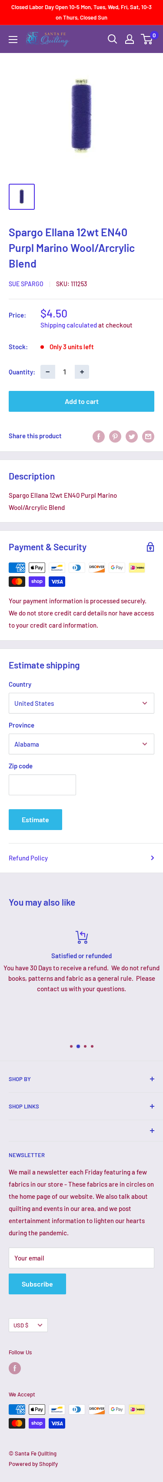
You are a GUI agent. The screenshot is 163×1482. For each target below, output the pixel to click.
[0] (147, 39)
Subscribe (37, 1284)
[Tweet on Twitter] (132, 435)
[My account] (129, 39)
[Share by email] (148, 435)
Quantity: (22, 372)
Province (21, 725)
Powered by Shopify (33, 1463)
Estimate (35, 819)
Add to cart (82, 401)
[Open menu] (13, 39)
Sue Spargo (26, 284)
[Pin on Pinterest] (115, 435)
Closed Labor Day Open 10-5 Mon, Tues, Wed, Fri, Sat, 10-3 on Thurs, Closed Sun (81, 12)
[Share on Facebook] (99, 435)
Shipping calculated (68, 325)
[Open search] (112, 39)
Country (20, 684)
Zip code (21, 766)
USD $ (20, 1325)
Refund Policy (28, 858)
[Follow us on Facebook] (15, 1368)
